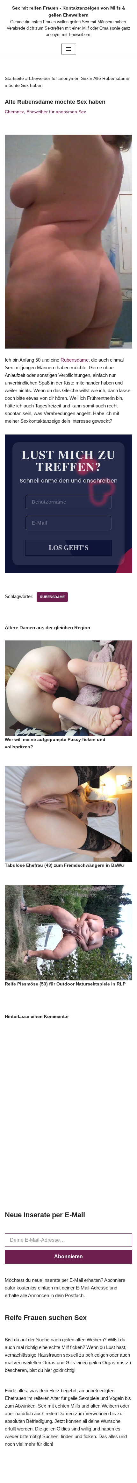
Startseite (14, 78)
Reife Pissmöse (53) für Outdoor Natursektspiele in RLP (65, 983)
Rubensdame (75, 360)
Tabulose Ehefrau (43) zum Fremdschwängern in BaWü (64, 865)
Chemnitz (14, 111)
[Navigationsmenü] (68, 49)
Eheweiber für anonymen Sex (59, 78)
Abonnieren (68, 1256)
